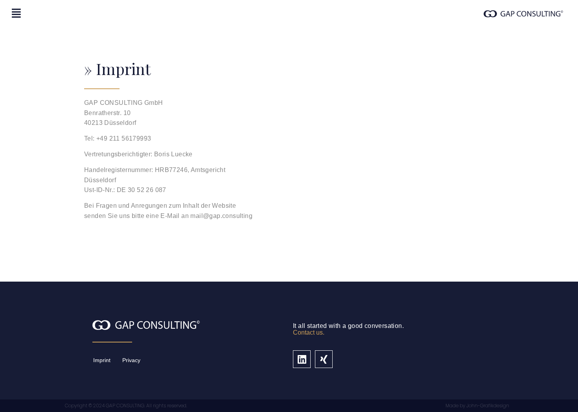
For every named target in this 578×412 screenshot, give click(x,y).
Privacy (131, 360)
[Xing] (324, 359)
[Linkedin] (302, 359)
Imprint (101, 360)
